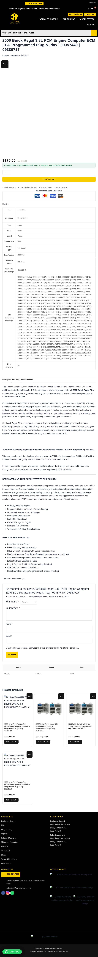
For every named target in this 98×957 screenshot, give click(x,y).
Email (9, 636)
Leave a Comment (10, 55)
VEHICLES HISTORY (49, 19)
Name (9, 624)
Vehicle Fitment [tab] (27, 380)
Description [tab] (6, 380)
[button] (12, 951)
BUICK (5, 204)
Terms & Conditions (51, 951)
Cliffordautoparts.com (51, 948)
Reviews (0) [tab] (16, 380)
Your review (13, 608)
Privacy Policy (63, 951)
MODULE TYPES (87, 19)
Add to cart (49, 179)
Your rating (12, 601)
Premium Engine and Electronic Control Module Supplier (34, 8)
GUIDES (90, 24)
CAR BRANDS (69, 19)
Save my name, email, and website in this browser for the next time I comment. (43, 648)
